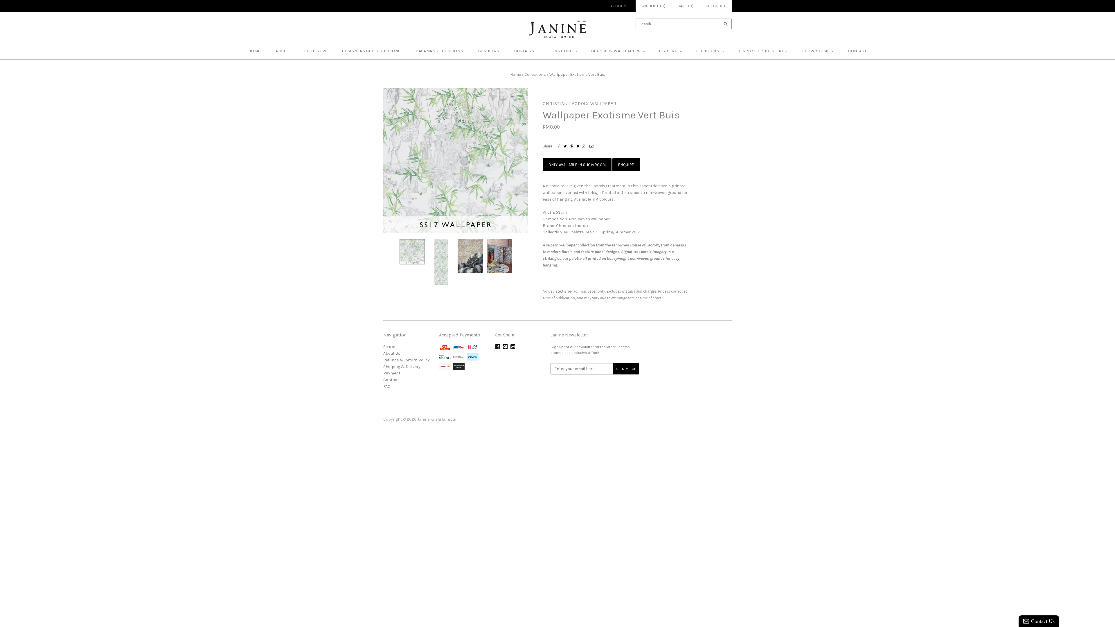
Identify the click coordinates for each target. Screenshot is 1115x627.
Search (390, 346)
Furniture (560, 50)
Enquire (626, 165)
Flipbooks (707, 50)
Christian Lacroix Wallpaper (579, 103)
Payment (391, 373)
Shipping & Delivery (401, 366)
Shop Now (315, 50)
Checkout (716, 6)
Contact (857, 50)
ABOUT (282, 50)
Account (619, 6)
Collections (535, 74)
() (685, 6)
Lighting (668, 50)
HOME (254, 50)
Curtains (524, 50)
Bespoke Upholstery (761, 50)
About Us (391, 353)
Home (515, 74)
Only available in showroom (577, 165)
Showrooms (816, 50)
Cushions (488, 50)
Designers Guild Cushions (371, 50)
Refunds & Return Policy (406, 360)
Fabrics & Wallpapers (616, 50)
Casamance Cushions (439, 50)
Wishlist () (653, 6)
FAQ (387, 386)
